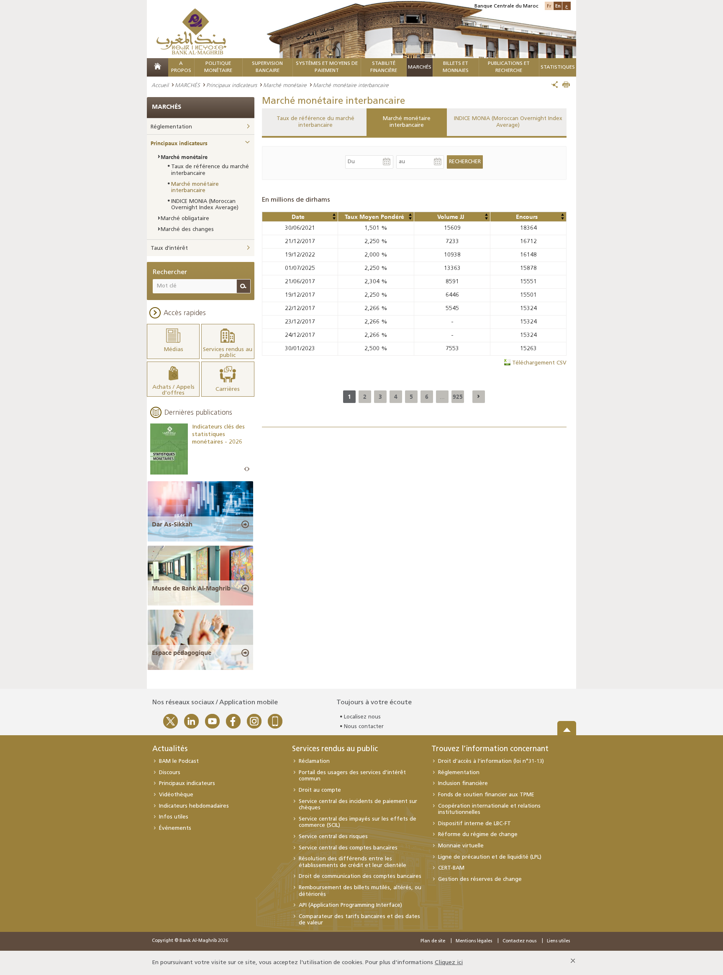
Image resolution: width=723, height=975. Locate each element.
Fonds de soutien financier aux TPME (486, 795)
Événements (175, 828)
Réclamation (314, 761)
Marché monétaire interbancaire (407, 122)
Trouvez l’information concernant (490, 749)
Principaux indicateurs (231, 85)
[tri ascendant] (334, 214)
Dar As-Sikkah (172, 524)
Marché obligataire (185, 218)
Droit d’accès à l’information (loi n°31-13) (491, 761)
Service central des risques (333, 836)
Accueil (160, 85)
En (558, 6)
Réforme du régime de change (478, 834)
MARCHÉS (419, 67)
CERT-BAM (451, 868)
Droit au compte (320, 790)
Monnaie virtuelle (461, 846)
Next (248, 469)
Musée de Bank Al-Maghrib (191, 588)
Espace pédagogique (181, 653)
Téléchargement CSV (539, 363)
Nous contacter (364, 726)
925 (458, 396)
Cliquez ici (449, 963)
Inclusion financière (463, 783)
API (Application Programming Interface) (350, 905)
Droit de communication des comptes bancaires (360, 876)
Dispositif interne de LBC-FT (474, 823)
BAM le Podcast (179, 761)
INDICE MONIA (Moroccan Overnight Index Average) (508, 122)
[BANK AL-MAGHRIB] (191, 31)
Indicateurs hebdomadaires (194, 806)
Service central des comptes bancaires (348, 848)
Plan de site (432, 941)
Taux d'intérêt (169, 248)
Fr (549, 6)
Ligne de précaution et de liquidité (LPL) (489, 857)
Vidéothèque (176, 795)
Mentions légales (474, 941)
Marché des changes (187, 229)
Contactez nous (519, 941)
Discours (169, 772)
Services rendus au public (335, 749)
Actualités (169, 749)
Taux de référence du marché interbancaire (315, 122)
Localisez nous (362, 717)
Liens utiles (558, 941)
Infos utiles (173, 817)
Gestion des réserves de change (480, 879)
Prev (245, 469)
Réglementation (171, 127)
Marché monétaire (285, 85)
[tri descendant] (334, 218)
